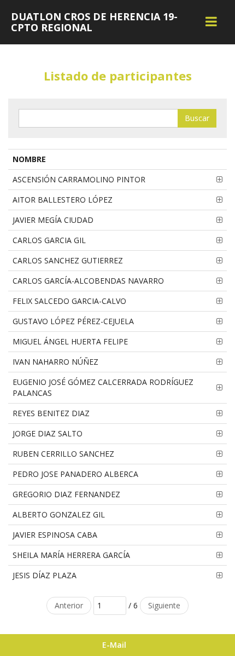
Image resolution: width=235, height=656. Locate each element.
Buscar (197, 118)
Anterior (69, 605)
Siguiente (164, 605)
